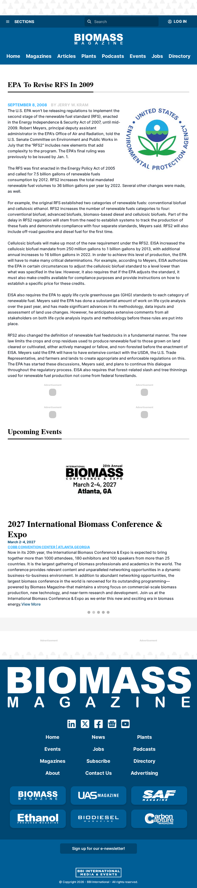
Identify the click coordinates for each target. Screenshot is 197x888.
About (52, 773)
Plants (88, 56)
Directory (180, 56)
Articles (66, 56)
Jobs (157, 56)
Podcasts (113, 56)
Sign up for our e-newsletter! (98, 848)
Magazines (38, 56)
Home (13, 56)
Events (138, 56)
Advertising (144, 773)
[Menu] (7, 21)
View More (31, 604)
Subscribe (98, 761)
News (98, 737)
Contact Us (98, 773)
